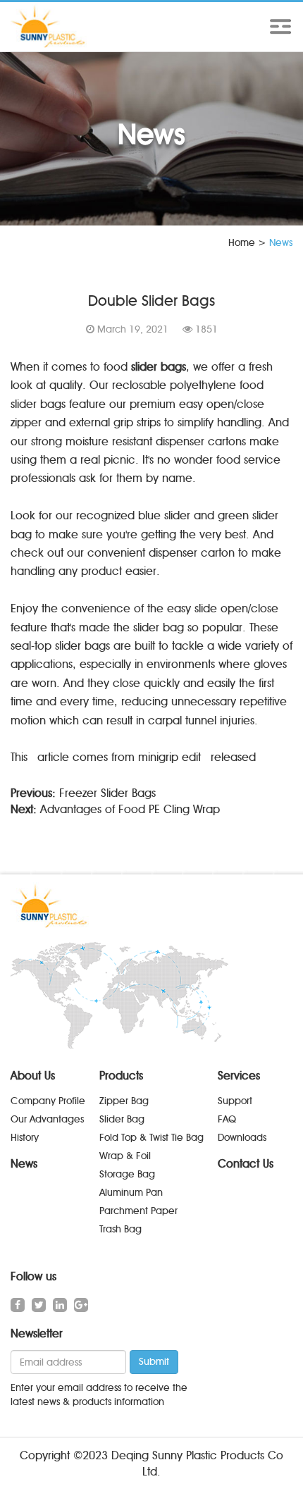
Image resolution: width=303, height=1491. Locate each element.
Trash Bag (120, 1229)
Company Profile (48, 1101)
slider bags (158, 366)
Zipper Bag (124, 1101)
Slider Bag (121, 1119)
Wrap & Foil (125, 1156)
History (25, 1138)
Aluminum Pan (131, 1193)
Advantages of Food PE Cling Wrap (130, 809)
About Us (33, 1075)
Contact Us (245, 1163)
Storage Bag (127, 1174)
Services (239, 1075)
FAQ (227, 1119)
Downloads (242, 1138)
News (24, 1163)
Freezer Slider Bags (107, 793)
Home (241, 243)
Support (235, 1101)
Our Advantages (47, 1119)
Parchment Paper (138, 1211)
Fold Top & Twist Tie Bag (151, 1138)
